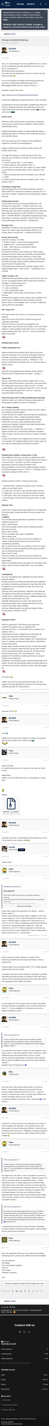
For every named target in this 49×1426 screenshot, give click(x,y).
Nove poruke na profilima (10, 1405)
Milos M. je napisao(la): (11, 1207)
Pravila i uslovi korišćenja (21, 1310)
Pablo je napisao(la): (10, 1035)
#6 (46, 856)
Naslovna (10, 1312)
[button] (2, 4)
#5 (46, 832)
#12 (46, 1118)
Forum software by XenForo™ (18, 1419)
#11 (46, 1081)
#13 (46, 1152)
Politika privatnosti (35, 1310)
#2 (46, 706)
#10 (46, 1027)
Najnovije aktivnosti (9, 1410)
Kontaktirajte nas (6, 1310)
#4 (46, 760)
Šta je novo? (6, 1396)
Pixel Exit (11, 1422)
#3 (46, 727)
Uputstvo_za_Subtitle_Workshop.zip (16, 812)
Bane (11, 1238)
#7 (46, 878)
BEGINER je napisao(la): (11, 887)
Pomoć (3, 1312)
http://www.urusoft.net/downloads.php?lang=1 (20, 95)
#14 (46, 1247)
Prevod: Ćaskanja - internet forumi (11, 1424)
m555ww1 (44, 1389)
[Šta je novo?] (40, 4)
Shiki (11, 696)
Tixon (11, 751)
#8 (46, 952)
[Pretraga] (46, 4)
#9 (46, 998)
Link (3, 1277)
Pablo (11, 869)
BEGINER (6, 43)
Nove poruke (6, 1400)
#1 (46, 58)
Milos (11, 1072)
